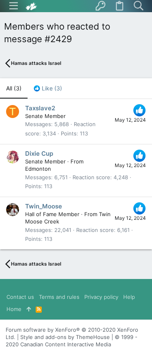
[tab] (48, 88)
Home (13, 309)
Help (129, 297)
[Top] (28, 309)
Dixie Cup (39, 153)
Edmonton (38, 168)
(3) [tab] (13, 88)
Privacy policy (101, 297)
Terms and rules (59, 297)
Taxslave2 (40, 108)
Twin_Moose (43, 206)
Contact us (20, 297)
